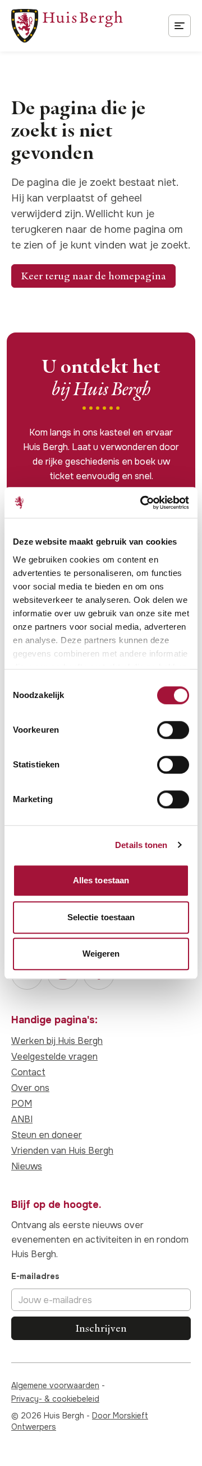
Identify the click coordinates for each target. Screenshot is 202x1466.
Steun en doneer (46, 1135)
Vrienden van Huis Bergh (62, 1150)
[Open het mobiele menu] (179, 26)
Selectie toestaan (101, 917)
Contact (28, 1072)
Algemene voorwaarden (55, 1385)
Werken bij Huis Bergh (57, 1041)
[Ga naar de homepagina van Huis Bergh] (67, 26)
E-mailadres (35, 1276)
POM (21, 1103)
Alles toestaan (101, 880)
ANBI (22, 1119)
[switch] (173, 730)
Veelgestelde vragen (54, 1056)
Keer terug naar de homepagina (93, 276)
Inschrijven (101, 1328)
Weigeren (101, 953)
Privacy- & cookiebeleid (55, 1399)
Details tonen (141, 845)
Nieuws (26, 1166)
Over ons (30, 1088)
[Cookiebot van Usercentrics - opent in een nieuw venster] (142, 502)
